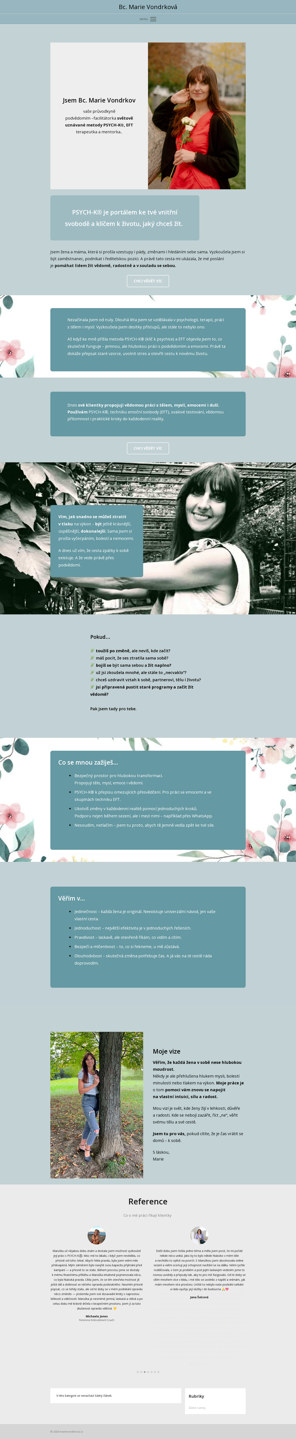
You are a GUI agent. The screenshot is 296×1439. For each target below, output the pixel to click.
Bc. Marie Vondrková (148, 7)
